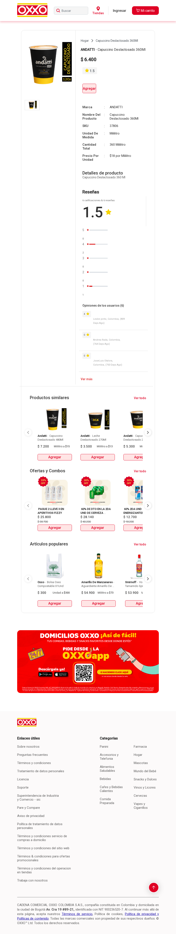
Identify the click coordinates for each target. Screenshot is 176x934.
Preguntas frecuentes (32, 755)
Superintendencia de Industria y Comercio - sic (38, 797)
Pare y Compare (28, 808)
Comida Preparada (107, 801)
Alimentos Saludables (107, 769)
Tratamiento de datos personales (40, 771)
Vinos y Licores (145, 787)
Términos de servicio (77, 914)
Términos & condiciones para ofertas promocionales (43, 858)
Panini (104, 747)
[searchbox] (71, 11)
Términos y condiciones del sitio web (43, 848)
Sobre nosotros (28, 747)
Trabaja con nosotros (32, 880)
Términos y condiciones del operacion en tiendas (44, 870)
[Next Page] (147, 432)
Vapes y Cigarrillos (141, 806)
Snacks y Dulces (145, 779)
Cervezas (140, 796)
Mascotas (141, 763)
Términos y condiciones (34, 763)
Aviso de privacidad (30, 816)
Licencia (23, 779)
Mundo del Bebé (145, 771)
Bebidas (105, 779)
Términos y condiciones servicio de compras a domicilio (42, 838)
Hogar (138, 755)
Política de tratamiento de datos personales (39, 826)
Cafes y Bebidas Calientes (111, 789)
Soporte (23, 787)
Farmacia (140, 747)
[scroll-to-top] (154, 887)
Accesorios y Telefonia (109, 757)
